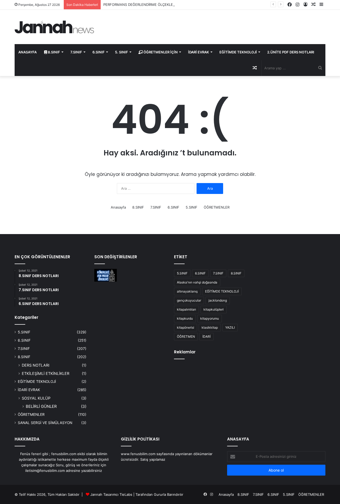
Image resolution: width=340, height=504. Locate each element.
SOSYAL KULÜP (36, 398)
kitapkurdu (185, 318)
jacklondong (218, 300)
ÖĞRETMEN (186, 336)
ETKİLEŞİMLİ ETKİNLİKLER (45, 373)
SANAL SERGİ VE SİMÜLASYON (45, 423)
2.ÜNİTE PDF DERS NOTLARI (290, 52)
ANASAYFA (27, 52)
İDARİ (206, 336)
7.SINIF (76, 52)
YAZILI (230, 327)
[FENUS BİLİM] (54, 26)
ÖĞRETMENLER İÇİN (160, 52)
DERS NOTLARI (35, 365)
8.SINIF (53, 52)
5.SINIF (191, 207)
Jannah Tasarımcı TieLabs (111, 494)
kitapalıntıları (186, 309)
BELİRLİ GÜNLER (41, 406)
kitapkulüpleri (213, 309)
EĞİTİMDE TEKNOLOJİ (238, 52)
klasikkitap (210, 327)
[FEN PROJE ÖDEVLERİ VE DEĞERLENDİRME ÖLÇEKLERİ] (105, 275)
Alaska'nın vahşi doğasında (197, 282)
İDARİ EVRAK (198, 52)
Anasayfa (118, 207)
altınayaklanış (187, 291)
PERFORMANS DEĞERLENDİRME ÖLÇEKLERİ (139, 4)
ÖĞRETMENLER (217, 207)
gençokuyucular (189, 300)
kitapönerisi (185, 327)
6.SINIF (98, 52)
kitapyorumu (209, 318)
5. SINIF (121, 52)
